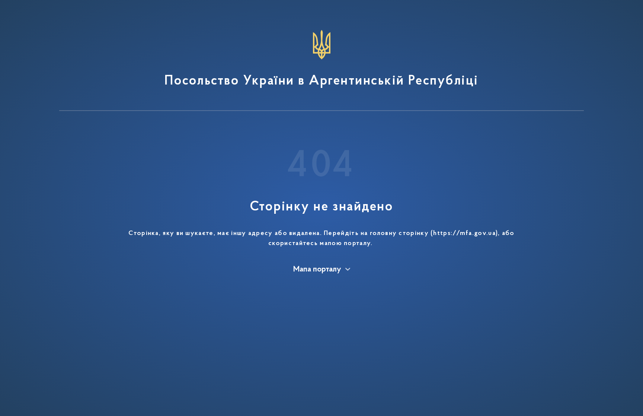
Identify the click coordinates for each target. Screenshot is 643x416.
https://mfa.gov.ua (464, 233)
